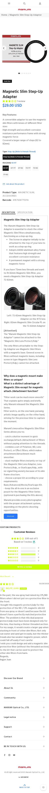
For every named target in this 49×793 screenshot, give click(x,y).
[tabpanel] (24, 46)
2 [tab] (21, 73)
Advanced (15, 485)
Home (4, 15)
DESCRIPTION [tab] (8, 212)
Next (45, 48)
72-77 (28, 168)
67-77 (13, 168)
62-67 (5, 168)
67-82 (20, 168)
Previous (3, 48)
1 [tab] (19, 73)
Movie (24, 485)
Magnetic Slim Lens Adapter (22, 464)
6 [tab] (28, 73)
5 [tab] (26, 73)
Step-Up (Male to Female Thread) (16, 156)
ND (34, 447)
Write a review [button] (24, 567)
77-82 (5, 174)
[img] (7, 584)
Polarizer (27, 447)
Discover (10, 516)
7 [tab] (30, 73)
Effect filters (22, 450)
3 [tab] (22, 73)
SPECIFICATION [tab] (25, 212)
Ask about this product (15, 184)
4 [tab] (24, 73)
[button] (10, 101)
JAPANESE (24, 777)
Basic (6, 485)
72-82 (35, 168)
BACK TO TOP (24, 787)
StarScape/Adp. (29, 468)
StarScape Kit (35, 485)
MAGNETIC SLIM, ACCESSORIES (19, 194)
